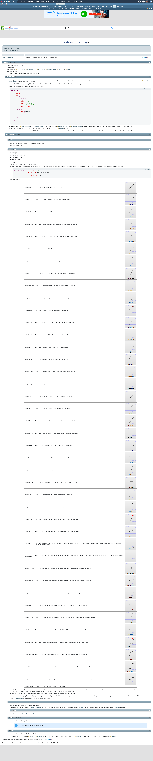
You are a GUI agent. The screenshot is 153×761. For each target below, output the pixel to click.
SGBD (67, 4)
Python (102, 6)
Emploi (63, 1)
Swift (111, 6)
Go (78, 6)
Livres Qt (90, 8)
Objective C (88, 6)
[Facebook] (146, 57)
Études (69, 1)
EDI (54, 4)
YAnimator (70, 69)
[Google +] (147, 57)
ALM (33, 4)
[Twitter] (144, 57)
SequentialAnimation (39, 126)
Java (44, 4)
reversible (61, 128)
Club (80, 1)
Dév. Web (49, 4)
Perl (98, 6)
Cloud (26, 4)
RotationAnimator (31, 69)
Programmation (60, 4)
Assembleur (60, 6)
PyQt (99, 8)
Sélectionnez (147, 89)
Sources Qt (84, 8)
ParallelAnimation (25, 126)
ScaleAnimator (42, 69)
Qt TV (95, 8)
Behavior (39, 707)
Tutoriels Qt (72, 8)
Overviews (121, 28)
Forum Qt (55, 8)
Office (72, 4)
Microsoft (38, 4)
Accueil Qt (49, 8)
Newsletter (55, 1)
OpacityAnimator (21, 69)
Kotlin (81, 6)
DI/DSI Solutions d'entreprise (16, 4)
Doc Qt (65, 8)
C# (72, 6)
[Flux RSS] (147, 8)
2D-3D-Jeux (53, 6)
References (105, 28)
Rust (107, 6)
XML (118, 6)
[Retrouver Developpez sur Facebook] (151, 8)
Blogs (42, 1)
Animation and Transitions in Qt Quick (28, 713)
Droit (75, 1)
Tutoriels (31, 1)
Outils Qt (78, 8)
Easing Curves (19, 698)
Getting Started (113, 28)
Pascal (93, 6)
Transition (31, 707)
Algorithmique (44, 6)
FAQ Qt (61, 8)
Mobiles (77, 4)
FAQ (37, 1)
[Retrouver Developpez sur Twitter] (149, 8)
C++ (69, 6)
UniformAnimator (51, 69)
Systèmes (83, 4)
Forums (23, 1)
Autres (122, 6)
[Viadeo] (142, 57)
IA (30, 4)
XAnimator (60, 69)
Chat (48, 1)
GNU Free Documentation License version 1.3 (31, 742)
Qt (114, 6)
